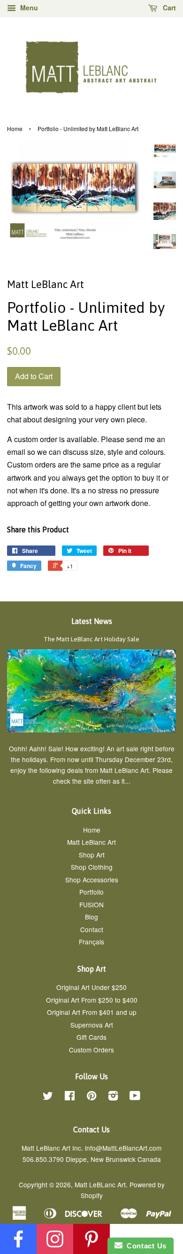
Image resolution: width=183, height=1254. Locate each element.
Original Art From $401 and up (92, 1012)
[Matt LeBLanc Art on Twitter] (48, 1097)
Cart (168, 7)
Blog (91, 916)
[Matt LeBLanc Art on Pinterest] (91, 1097)
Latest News (91, 621)
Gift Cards (91, 1037)
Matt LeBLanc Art (100, 1184)
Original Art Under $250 (91, 987)
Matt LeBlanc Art (91, 842)
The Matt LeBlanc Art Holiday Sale (91, 639)
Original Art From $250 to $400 (91, 1000)
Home (15, 128)
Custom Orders (91, 1049)
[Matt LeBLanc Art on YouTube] (135, 1097)
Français (91, 941)
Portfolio (91, 891)
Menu (28, 7)
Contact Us (144, 1246)
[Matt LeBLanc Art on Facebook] (69, 1097)
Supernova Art (91, 1024)
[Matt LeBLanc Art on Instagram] (113, 1097)
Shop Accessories (91, 879)
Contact (91, 929)
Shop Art (92, 854)
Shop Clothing (92, 867)
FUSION (91, 904)
